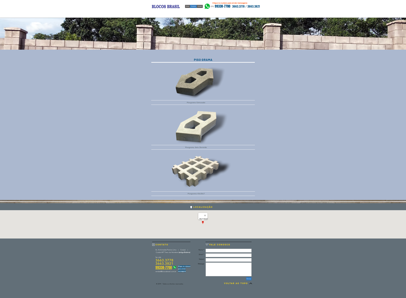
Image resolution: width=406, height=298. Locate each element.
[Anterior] (11, 34)
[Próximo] (394, 34)
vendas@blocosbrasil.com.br (165, 271)
